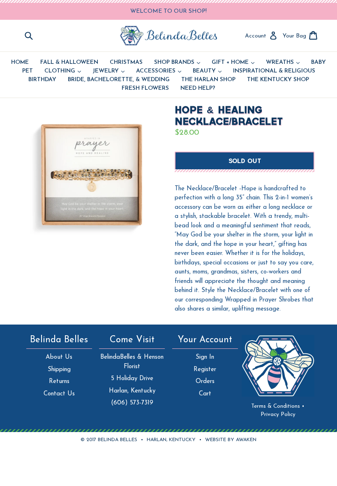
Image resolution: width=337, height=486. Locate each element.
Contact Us (59, 394)
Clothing (62, 71)
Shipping (59, 370)
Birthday (42, 80)
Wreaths (283, 62)
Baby (318, 62)
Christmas (126, 62)
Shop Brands (177, 62)
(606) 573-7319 (132, 403)
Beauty (207, 71)
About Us (59, 357)
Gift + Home (233, 62)
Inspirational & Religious (274, 71)
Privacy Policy (278, 414)
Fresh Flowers (145, 88)
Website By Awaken (230, 439)
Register (205, 370)
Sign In (205, 357)
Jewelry (108, 71)
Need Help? (197, 88)
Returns (59, 382)
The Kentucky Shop (278, 80)
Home (20, 62)
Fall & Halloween (69, 62)
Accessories (158, 71)
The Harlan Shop (208, 80)
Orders (205, 382)
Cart (205, 394)
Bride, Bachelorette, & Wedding (119, 80)
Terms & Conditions (278, 406)
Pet (27, 71)
